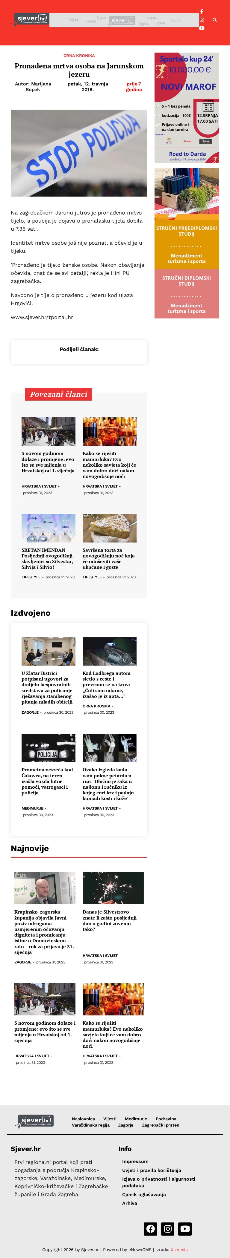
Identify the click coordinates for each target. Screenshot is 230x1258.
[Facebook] (202, 11)
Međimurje (32, 808)
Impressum (135, 1161)
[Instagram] (202, 20)
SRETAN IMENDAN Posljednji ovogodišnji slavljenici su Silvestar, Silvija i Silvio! (47, 558)
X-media (179, 1249)
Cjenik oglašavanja (144, 1194)
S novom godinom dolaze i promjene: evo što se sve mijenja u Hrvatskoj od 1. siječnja (48, 462)
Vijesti (109, 1118)
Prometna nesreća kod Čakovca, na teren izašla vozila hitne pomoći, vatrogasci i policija (47, 781)
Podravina (166, 1118)
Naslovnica (83, 1118)
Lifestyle (31, 577)
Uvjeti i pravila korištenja (151, 1170)
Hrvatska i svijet (39, 486)
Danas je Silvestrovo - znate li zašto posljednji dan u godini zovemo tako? (110, 920)
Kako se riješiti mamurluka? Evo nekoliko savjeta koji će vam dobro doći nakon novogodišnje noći (109, 465)
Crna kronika (79, 55)
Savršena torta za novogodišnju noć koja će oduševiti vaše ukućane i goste (109, 558)
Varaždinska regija (90, 1125)
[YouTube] (202, 28)
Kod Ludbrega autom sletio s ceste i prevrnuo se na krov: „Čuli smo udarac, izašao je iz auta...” (107, 684)
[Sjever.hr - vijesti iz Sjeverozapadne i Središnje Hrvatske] (30, 20)
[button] (214, 20)
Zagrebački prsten (160, 1125)
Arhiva (129, 1203)
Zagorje (30, 713)
